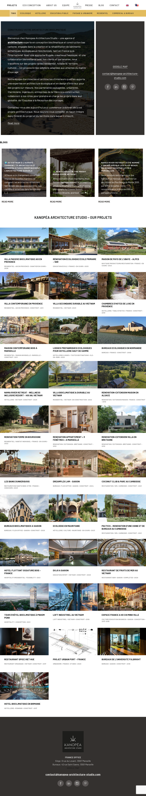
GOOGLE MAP (120, 66)
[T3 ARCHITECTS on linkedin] (116, 87)
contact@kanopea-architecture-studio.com (73, 774)
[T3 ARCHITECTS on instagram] (124, 87)
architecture (15, 42)
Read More (7, 201)
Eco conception (32, 5)
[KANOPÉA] (77, 5)
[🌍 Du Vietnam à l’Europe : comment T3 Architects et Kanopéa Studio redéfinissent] (24, 173)
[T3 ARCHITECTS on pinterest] (132, 87)
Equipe (66, 5)
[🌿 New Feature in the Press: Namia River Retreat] (72, 173)
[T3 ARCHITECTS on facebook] (108, 87)
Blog (101, 5)
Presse (89, 5)
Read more (13, 123)
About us (51, 5)
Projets (12, 5)
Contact (114, 5)
